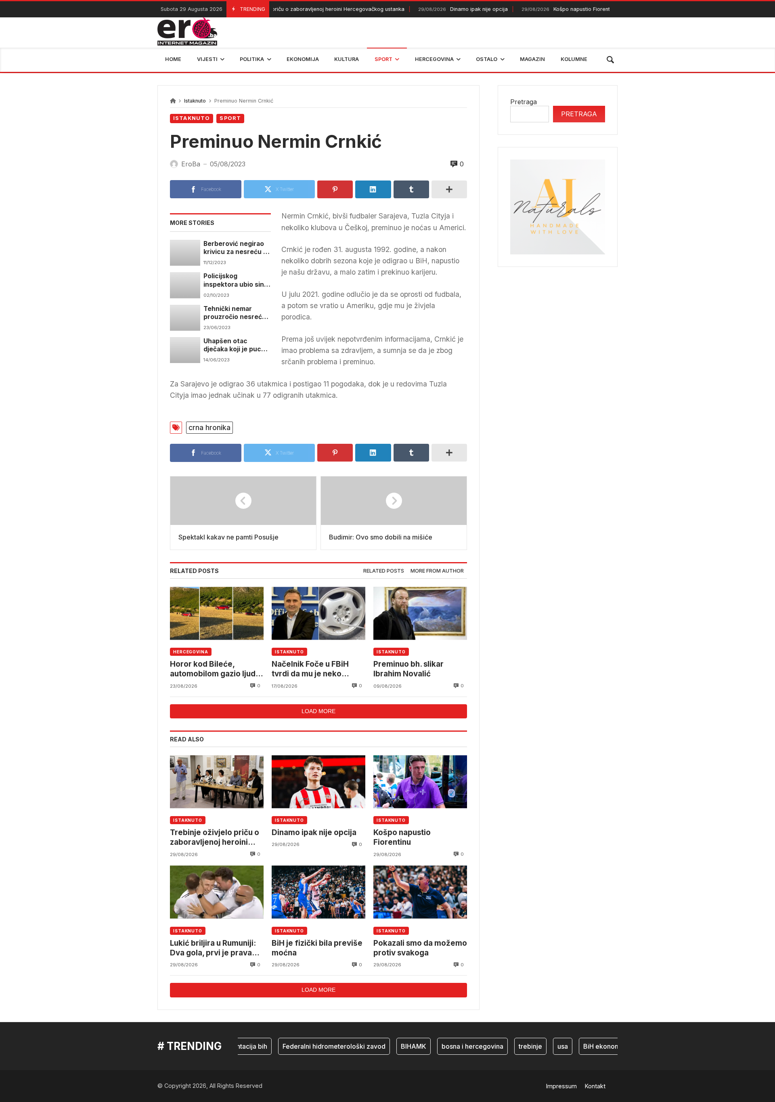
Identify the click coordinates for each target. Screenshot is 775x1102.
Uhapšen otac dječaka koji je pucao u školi (236, 345)
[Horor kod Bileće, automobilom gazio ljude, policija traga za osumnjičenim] (217, 613)
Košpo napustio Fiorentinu (551, 9)
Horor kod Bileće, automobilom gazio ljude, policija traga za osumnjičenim (216, 669)
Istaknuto (195, 101)
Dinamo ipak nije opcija (445, 9)
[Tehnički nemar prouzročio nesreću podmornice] (185, 318)
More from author (437, 571)
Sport (230, 118)
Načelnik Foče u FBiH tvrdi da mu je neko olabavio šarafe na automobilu (310, 669)
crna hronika (209, 427)
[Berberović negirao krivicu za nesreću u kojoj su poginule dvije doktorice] (185, 253)
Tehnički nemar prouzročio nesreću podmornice (234, 313)
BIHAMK (397, 1046)
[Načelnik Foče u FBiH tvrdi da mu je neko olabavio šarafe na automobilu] (318, 613)
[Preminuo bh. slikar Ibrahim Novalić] (420, 613)
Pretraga (523, 102)
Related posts (383, 571)
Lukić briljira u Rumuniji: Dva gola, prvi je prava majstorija (213, 948)
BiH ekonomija (589, 1046)
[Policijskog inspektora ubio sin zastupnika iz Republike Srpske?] (185, 285)
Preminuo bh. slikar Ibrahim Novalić (408, 668)
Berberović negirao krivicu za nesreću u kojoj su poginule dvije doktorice (235, 248)
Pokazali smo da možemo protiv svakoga (420, 947)
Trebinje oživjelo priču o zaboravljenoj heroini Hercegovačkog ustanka (283, 9)
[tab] (383, 571)
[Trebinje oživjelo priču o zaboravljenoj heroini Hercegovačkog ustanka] (217, 781)
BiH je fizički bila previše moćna (317, 947)
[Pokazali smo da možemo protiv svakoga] (420, 892)
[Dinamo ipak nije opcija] (318, 781)
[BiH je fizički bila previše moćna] (318, 892)
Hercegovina (190, 651)
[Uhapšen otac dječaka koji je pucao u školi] (185, 350)
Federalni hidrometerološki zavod (317, 1046)
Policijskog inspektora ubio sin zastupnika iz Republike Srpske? (233, 280)
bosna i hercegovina (456, 1046)
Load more (318, 711)
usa (546, 1046)
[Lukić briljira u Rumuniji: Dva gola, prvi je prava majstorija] (217, 892)
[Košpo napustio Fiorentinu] (420, 781)
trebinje (514, 1046)
